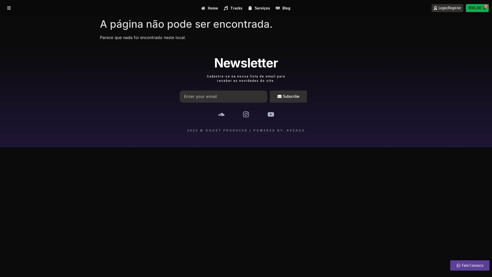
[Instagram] (246, 114)
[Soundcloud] (221, 114)
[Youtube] (270, 114)
